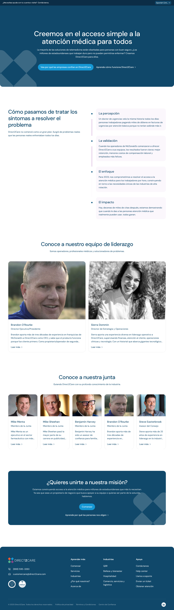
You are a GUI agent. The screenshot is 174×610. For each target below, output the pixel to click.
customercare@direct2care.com (29, 574)
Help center (142, 571)
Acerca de (76, 586)
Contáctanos (142, 566)
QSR (105, 566)
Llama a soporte (144, 576)
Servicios (75, 571)
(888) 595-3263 (21, 569)
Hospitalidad (109, 576)
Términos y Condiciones (86, 604)
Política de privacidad (64, 604)
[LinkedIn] (163, 604)
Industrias (76, 576)
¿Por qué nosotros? (80, 581)
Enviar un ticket (143, 581)
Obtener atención (144, 586)
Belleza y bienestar (112, 571)
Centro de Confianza (107, 604)
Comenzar (76, 566)
